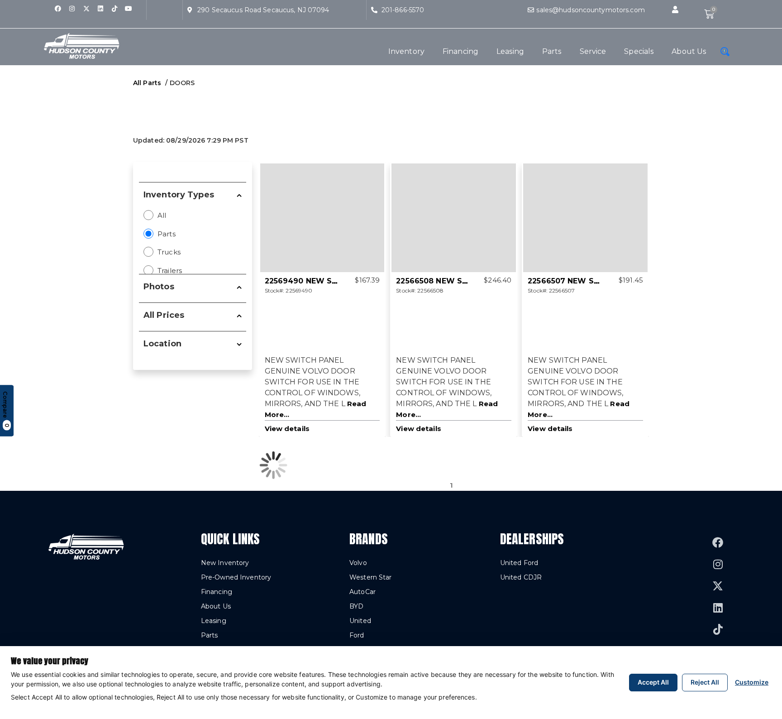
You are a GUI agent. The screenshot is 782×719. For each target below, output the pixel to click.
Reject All (705, 682)
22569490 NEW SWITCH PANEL (325, 281)
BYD (356, 606)
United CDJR (521, 577)
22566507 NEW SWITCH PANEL (588, 281)
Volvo (358, 563)
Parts (552, 51)
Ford (356, 635)
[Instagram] (72, 8)
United (360, 621)
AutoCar (362, 592)
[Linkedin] (100, 8)
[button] (675, 10)
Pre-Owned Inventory (236, 577)
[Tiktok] (114, 8)
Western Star (370, 577)
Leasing (510, 51)
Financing (460, 51)
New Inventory (225, 563)
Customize (751, 682)
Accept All (653, 682)
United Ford (519, 563)
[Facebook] (58, 8)
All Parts (147, 83)
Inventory (406, 51)
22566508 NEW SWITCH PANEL (456, 281)
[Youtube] (128, 8)
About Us (689, 51)
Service (593, 51)
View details (287, 428)
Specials (638, 51)
